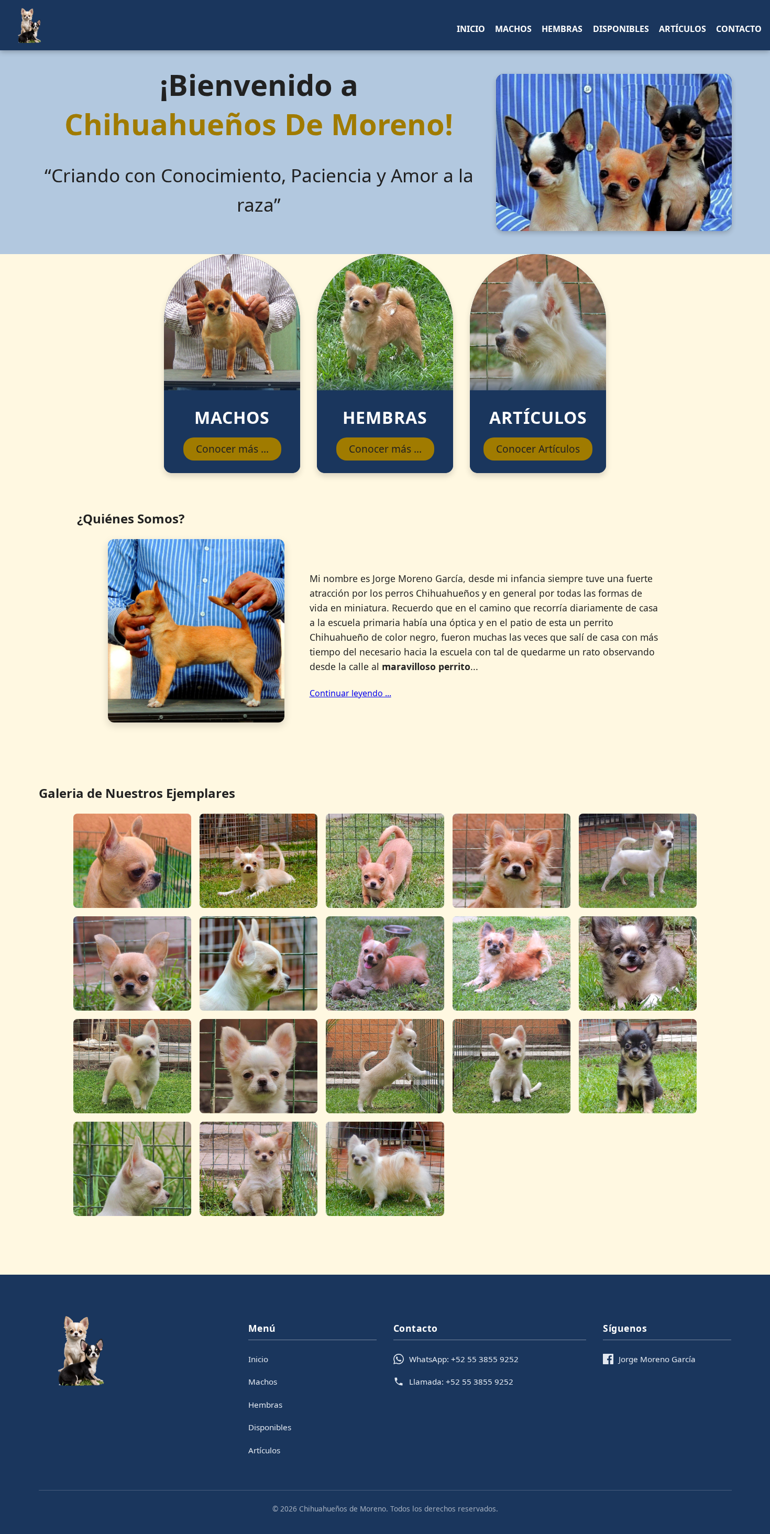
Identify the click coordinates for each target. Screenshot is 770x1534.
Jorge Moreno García (657, 1359)
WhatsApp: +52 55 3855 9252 (464, 1359)
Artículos (682, 29)
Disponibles (621, 29)
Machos (513, 29)
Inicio (471, 29)
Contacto (739, 29)
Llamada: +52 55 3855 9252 (461, 1381)
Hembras (562, 29)
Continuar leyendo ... (350, 693)
